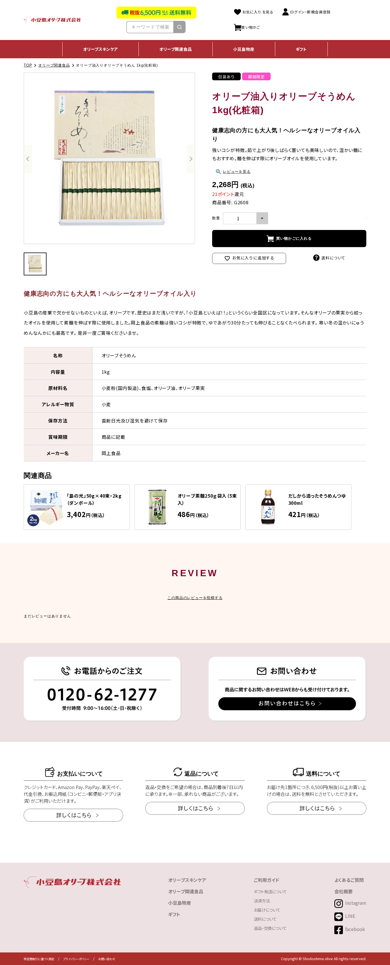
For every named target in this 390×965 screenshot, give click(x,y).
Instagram (355, 902)
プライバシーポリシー (76, 959)
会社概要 (343, 891)
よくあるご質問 (349, 879)
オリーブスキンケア (100, 49)
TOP (28, 65)
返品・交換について (270, 928)
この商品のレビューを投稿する (194, 598)
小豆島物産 (243, 49)
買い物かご (250, 27)
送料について (333, 258)
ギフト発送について (270, 891)
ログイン (310, 11)
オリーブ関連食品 (175, 49)
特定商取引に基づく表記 (39, 959)
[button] (35, 264)
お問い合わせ (106, 959)
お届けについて (267, 910)
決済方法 (262, 901)
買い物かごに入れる (293, 238)
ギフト (301, 49)
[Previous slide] (28, 159)
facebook (355, 929)
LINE (350, 915)
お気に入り (257, 11)
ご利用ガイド (266, 879)
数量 (216, 218)
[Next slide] (190, 159)
